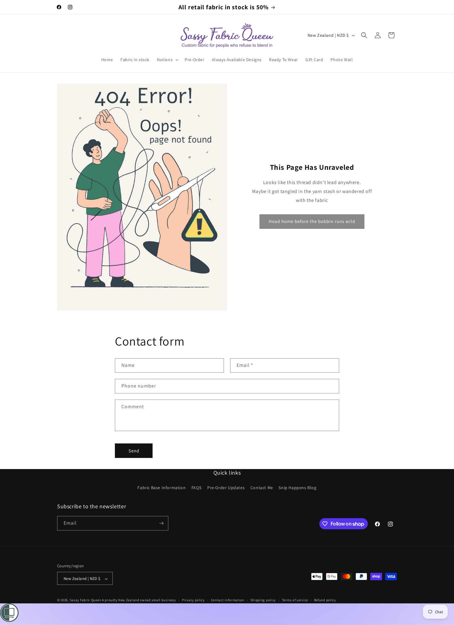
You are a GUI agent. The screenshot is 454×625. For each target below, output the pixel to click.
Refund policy (325, 600)
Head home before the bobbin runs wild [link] (312, 221)
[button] (167, 59)
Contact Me (261, 488)
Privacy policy (193, 600)
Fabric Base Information (161, 488)
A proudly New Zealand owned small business (139, 600)
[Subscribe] (161, 523)
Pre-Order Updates (226, 488)
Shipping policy (263, 600)
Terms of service (295, 600)
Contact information (227, 600)
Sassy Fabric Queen (85, 600)
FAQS (196, 488)
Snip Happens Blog (297, 488)
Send (133, 451)
